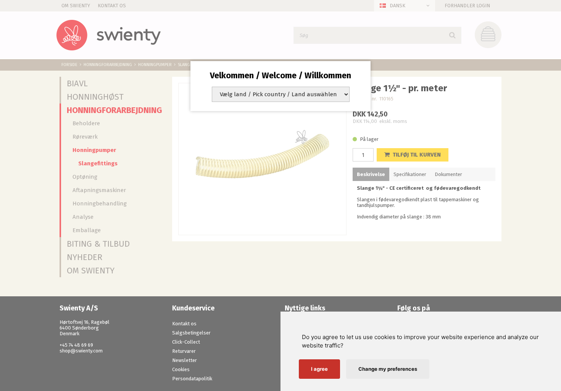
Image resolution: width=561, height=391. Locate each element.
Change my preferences (387, 369)
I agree (319, 369)
